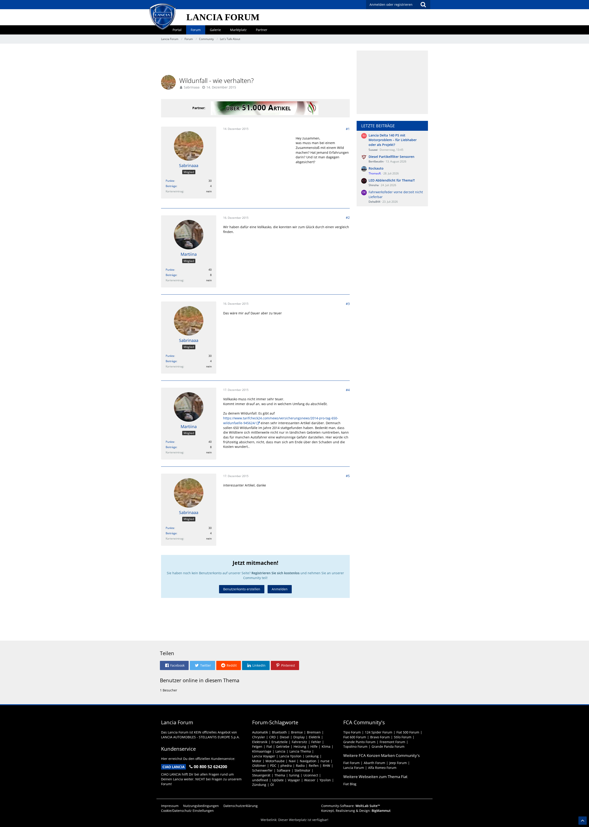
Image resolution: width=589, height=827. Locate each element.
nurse (324, 761)
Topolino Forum (355, 746)
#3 (348, 303)
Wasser (309, 780)
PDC (273, 765)
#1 (348, 129)
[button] (174, 665)
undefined (260, 780)
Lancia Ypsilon (290, 756)
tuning (294, 775)
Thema (279, 775)
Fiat (269, 746)
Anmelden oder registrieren (391, 4)
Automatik (260, 732)
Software (283, 770)
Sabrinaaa (191, 87)
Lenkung (312, 756)
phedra (286, 765)
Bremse (297, 732)
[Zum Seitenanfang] (582, 820)
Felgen (257, 746)
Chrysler (258, 737)
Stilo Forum (402, 737)
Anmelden (280, 589)
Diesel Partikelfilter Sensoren (391, 156)
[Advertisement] (255, 61)
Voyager (294, 780)
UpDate (278, 780)
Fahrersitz (299, 742)
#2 (348, 217)
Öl (272, 784)
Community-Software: (350, 806)
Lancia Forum (353, 767)
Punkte (170, 181)
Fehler (316, 742)
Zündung (259, 784)
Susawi (373, 150)
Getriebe (282, 746)
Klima (326, 746)
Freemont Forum (392, 742)
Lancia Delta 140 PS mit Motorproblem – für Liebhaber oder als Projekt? (393, 140)
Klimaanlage (261, 751)
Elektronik (259, 742)
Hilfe (314, 746)
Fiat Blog (349, 784)
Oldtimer (259, 765)
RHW (326, 765)
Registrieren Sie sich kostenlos (275, 573)
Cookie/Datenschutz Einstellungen (187, 810)
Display (299, 737)
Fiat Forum (351, 763)
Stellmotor (302, 770)
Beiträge (171, 186)
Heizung (300, 746)
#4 (348, 390)
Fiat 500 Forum (407, 732)
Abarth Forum (374, 763)
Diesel (284, 737)
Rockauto (376, 168)
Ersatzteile (279, 742)
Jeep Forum (398, 763)
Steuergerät (261, 775)
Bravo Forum (380, 737)
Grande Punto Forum (359, 742)
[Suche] (423, 4)
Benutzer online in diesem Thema (199, 680)
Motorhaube (275, 761)
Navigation (308, 761)
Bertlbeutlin (376, 161)
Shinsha (374, 185)
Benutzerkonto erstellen (241, 589)
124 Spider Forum (378, 732)
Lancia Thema (300, 751)
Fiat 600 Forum (354, 737)
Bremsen (314, 732)
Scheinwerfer (262, 770)
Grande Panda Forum (388, 746)
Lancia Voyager (263, 756)
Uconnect (310, 775)
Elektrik (314, 737)
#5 (348, 476)
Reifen (314, 765)
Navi (292, 761)
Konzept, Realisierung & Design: (356, 810)
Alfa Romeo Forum (382, 767)
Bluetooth (279, 732)
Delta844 (374, 202)
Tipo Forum (352, 732)
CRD (272, 737)
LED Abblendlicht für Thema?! (392, 180)
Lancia (280, 751)
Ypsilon (325, 780)
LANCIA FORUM (223, 17)
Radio (300, 765)
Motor (256, 761)
